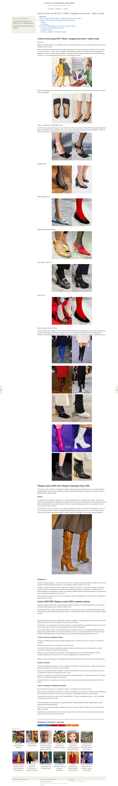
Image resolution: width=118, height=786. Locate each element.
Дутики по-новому (47, 30)
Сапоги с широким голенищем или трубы (54, 32)
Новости (58, 8)
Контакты (42, 779)
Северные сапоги (87, 719)
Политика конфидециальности (46, 781)
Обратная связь (71, 779)
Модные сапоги (57, 719)
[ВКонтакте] (44, 725)
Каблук (44, 22)
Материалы (45, 24)
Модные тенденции (64, 719)
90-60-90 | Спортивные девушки (59, 3)
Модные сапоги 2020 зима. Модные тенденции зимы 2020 (57, 20)
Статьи (65, 8)
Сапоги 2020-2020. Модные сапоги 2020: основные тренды (57, 26)
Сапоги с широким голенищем (97, 719)
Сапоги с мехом (80, 719)
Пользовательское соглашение (51, 779)
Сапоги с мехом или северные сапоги (53, 28)
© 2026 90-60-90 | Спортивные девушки (19, 779)
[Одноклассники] (72, 725)
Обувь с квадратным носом (47, 719)
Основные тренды (72, 719)
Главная (51, 8)
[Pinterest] (58, 725)
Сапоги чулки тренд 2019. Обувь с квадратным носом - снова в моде (60, 18)
